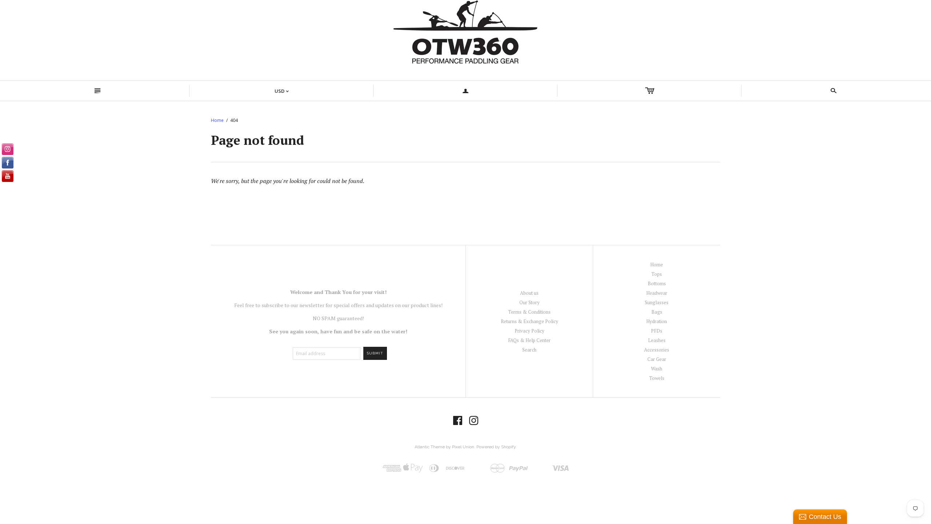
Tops (656, 274)
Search (529, 349)
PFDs (656, 331)
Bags (656, 312)
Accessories (656, 349)
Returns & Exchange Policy (529, 321)
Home (217, 120)
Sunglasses (656, 302)
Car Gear (656, 359)
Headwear (656, 293)
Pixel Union (463, 446)
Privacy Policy (529, 331)
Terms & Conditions (529, 312)
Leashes (657, 340)
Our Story (529, 302)
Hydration (656, 321)
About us (529, 293)
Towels (656, 378)
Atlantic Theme (430, 446)
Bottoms (657, 283)
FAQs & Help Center (529, 340)
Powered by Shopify (496, 446)
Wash (656, 368)
